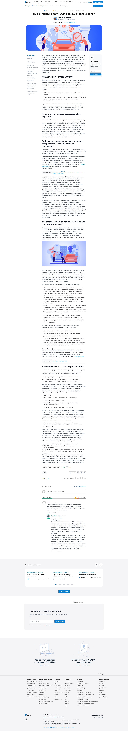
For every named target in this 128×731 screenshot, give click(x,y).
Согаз (65, 699)
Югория (66, 706)
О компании (102, 681)
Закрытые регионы (31, 685)
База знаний (41, 694)
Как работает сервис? (44, 683)
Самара (56, 696)
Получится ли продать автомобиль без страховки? (32, 67)
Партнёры (101, 685)
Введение (29, 58)
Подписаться (60, 621)
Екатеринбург (58, 688)
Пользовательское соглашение (67, 727)
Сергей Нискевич (55, 515)
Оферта (101, 683)
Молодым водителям (32, 692)
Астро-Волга (67, 694)
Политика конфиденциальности (51, 727)
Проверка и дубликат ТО (82, 683)
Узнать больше (44, 666)
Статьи (100, 692)
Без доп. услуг (30, 690)
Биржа (40, 681)
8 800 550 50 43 (83, 2)
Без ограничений (31, 683)
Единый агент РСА (43, 696)
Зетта (65, 705)
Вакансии (101, 688)
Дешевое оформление (32, 681)
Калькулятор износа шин (82, 699)
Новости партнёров (103, 697)
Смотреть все (64, 591)
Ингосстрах (67, 687)
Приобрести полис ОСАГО (60, 361)
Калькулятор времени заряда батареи (85, 703)
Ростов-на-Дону (58, 699)
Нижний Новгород (59, 692)
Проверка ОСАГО (81, 688)
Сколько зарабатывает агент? (45, 685)
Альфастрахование (68, 683)
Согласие (66, 692)
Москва (56, 683)
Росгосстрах (67, 685)
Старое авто (30, 697)
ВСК (65, 697)
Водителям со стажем (32, 696)
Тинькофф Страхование (69, 688)
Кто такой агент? (42, 699)
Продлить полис (30, 694)
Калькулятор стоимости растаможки (85, 694)
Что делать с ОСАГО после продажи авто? (32, 92)
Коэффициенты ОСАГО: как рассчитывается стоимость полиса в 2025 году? (67, 172)
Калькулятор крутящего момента (84, 697)
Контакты (101, 690)
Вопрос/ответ (42, 692)
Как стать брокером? (43, 703)
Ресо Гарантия (67, 690)
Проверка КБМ (80, 685)
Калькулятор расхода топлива (84, 692)
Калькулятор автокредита (83, 705)
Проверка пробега (81, 687)
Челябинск (57, 694)
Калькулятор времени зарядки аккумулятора (87, 701)
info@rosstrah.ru (98, 717)
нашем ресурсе (79, 356)
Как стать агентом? (43, 687)
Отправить (95, 74)
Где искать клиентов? (44, 697)
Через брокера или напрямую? (46, 701)
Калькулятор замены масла (83, 696)
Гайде (65, 696)
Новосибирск (58, 687)
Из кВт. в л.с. (80, 690)
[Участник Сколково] (27, 723)
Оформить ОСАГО (98, 6)
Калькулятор (80, 681)
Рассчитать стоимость (83, 666)
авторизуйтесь (81, 486)
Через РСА (29, 687)
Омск (56, 697)
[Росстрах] (28, 715)
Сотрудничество (103, 687)
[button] (55, 584)
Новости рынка (102, 696)
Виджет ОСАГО (42, 690)
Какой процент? (42, 688)
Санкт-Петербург (59, 685)
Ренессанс (66, 701)
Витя (61, 518)
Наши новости (102, 694)
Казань (56, 690)
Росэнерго (66, 703)
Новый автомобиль (31, 688)
